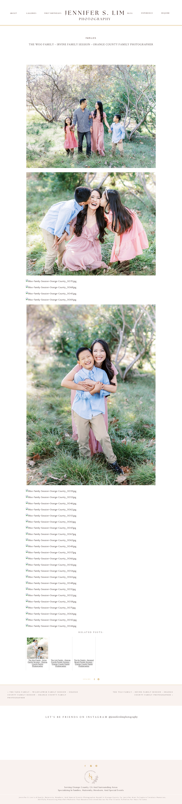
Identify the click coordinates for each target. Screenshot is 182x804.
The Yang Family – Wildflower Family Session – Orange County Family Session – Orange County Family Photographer (43, 695)
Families (91, 38)
